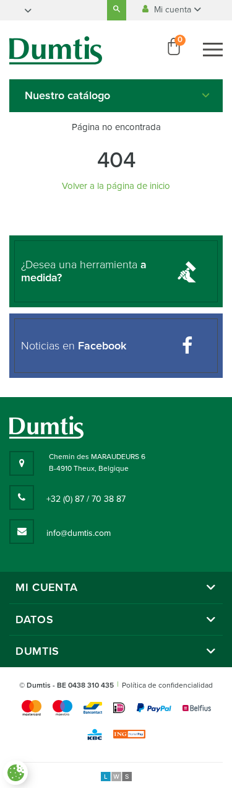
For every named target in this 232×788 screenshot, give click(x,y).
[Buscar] (116, 10)
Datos (34, 619)
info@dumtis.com (78, 533)
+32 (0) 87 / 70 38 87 (86, 499)
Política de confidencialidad (167, 685)
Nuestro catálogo (67, 95)
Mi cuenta (174, 9)
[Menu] (213, 49)
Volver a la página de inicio (116, 185)
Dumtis (37, 651)
